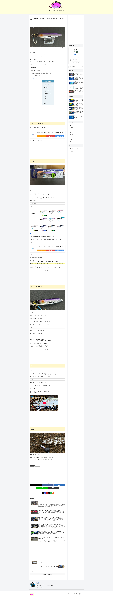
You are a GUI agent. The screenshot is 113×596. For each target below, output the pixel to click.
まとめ (45, 103)
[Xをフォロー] (43, 493)
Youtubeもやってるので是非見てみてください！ (38, 78)
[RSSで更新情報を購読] (53, 493)
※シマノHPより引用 (34, 233)
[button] (53, 488)
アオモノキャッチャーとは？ (48, 85)
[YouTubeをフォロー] (47, 493)
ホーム (66, 593)
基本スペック (46, 87)
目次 (47, 81)
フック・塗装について (47, 93)
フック (46, 95)
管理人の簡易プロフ (47, 84)
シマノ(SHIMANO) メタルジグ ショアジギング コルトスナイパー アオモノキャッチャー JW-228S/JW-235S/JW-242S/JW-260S (50, 133)
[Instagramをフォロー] (45, 493)
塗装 (45, 96)
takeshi (75, 54)
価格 (45, 91)
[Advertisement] (47, 23)
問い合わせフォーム (80, 593)
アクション (45, 98)
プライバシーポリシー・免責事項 (72, 593)
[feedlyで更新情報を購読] (51, 493)
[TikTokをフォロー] (49, 493)
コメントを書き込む (47, 574)
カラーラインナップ (48, 90)
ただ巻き (46, 99)
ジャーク (46, 101)
